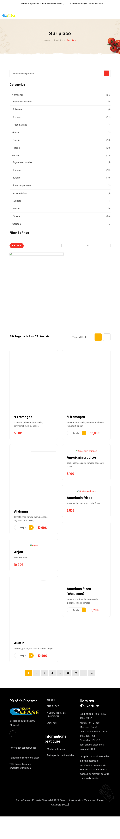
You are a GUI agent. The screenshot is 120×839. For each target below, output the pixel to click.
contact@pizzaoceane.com (89, 3)
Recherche (106, 73)
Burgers (16, 117)
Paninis (16, 140)
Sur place (16, 155)
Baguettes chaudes (22, 101)
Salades (16, 224)
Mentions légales (56, 749)
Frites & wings (19, 124)
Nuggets (16, 200)
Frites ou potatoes (21, 185)
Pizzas (16, 147)
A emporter (17, 94)
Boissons (17, 109)
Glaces (15, 132)
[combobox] (74, 337)
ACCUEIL (51, 700)
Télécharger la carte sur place (25, 757)
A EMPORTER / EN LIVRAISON (56, 714)
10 (83, 673)
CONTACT (52, 723)
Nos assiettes (19, 193)
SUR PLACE (53, 706)
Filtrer (16, 245)
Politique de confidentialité (60, 755)
